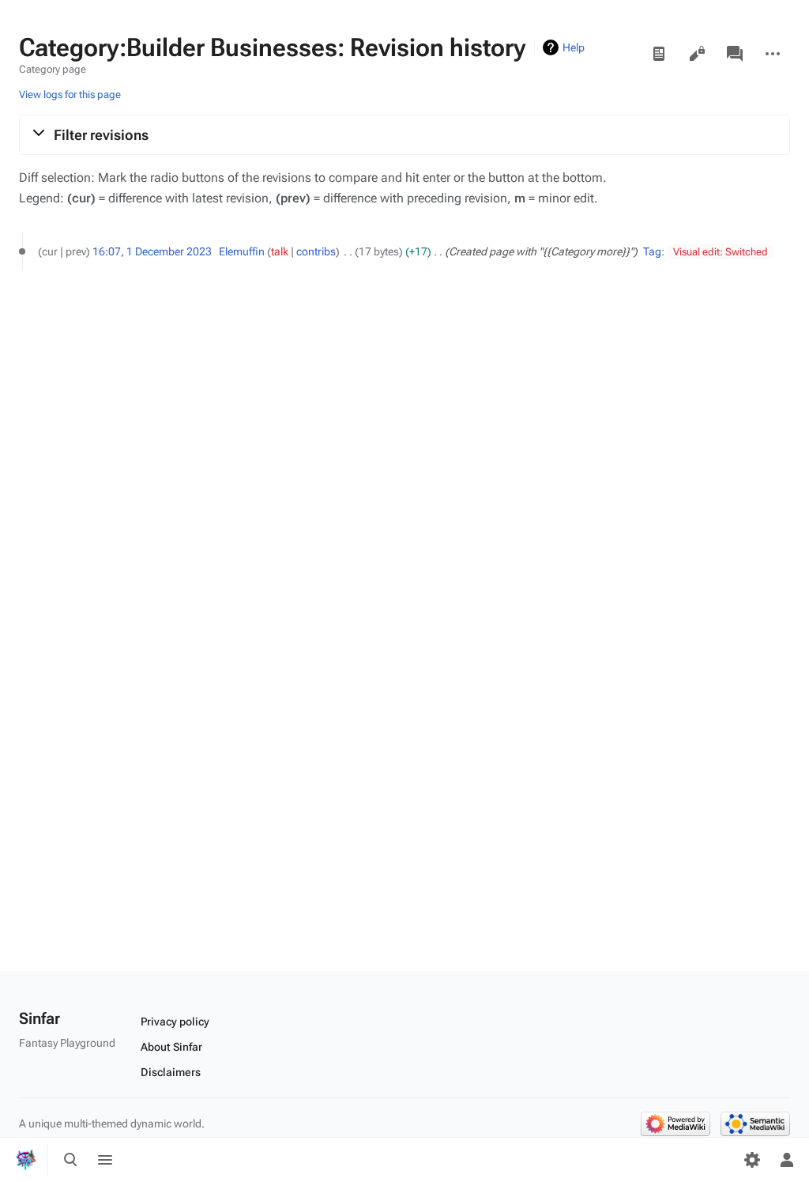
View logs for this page (70, 94)
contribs (316, 251)
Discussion (734, 54)
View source (696, 54)
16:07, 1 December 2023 (152, 251)
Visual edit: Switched (720, 252)
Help (574, 47)
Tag (652, 251)
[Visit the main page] (25, 1160)
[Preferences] (752, 1160)
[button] (404, 134)
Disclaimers (171, 1072)
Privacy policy (175, 1021)
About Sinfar (171, 1046)
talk (279, 251)
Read (659, 54)
